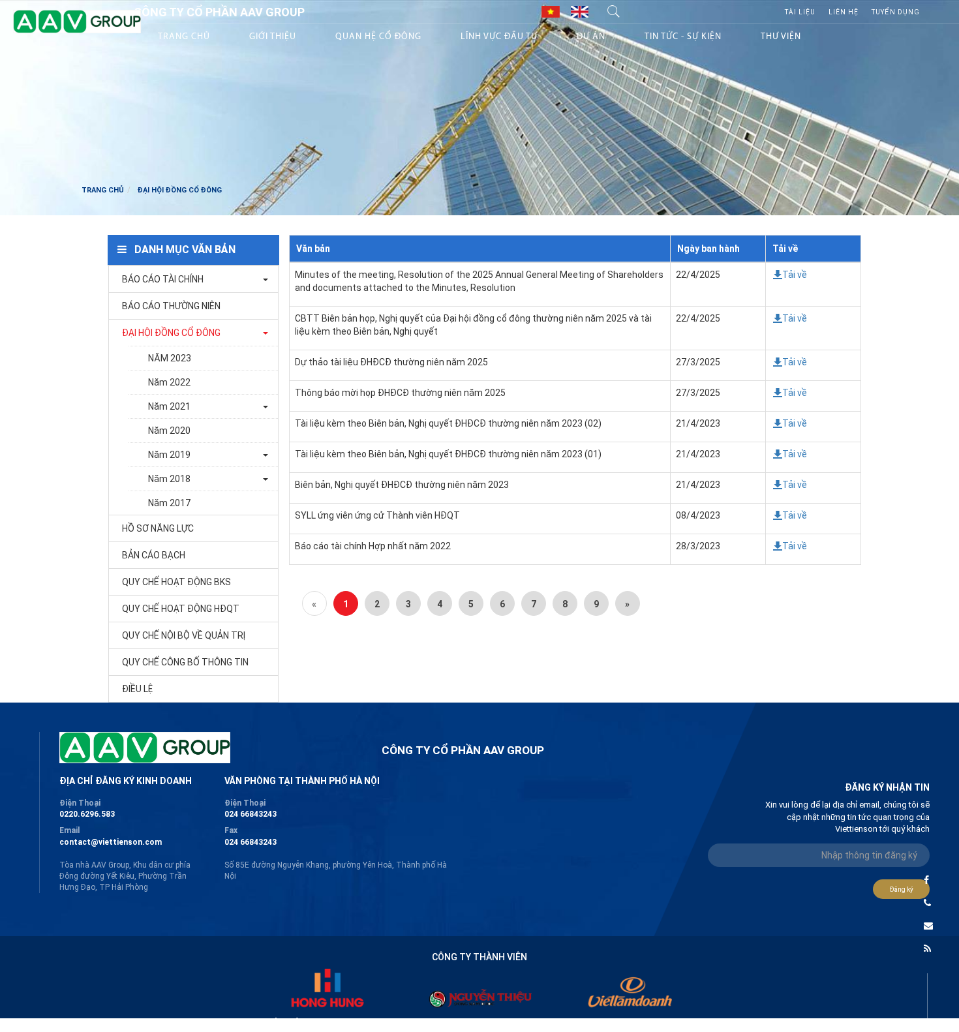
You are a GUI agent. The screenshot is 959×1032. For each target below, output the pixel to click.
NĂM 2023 (169, 358)
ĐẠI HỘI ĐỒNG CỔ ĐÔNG (171, 332)
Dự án (591, 37)
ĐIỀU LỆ (137, 689)
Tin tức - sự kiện (683, 37)
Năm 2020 (169, 430)
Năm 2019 (169, 454)
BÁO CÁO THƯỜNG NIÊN (171, 306)
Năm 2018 (169, 479)
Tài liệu (800, 12)
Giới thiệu (272, 37)
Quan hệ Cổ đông (378, 37)
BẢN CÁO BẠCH (153, 555)
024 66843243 (250, 814)
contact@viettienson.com (110, 842)
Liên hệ (844, 12)
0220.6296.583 (87, 814)
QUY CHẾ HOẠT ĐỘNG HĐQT (180, 608)
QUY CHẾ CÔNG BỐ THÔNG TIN (185, 662)
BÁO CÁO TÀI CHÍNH (163, 279)
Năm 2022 (169, 382)
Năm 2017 (169, 503)
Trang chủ (184, 37)
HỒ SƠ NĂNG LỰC (158, 528)
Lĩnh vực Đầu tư (499, 37)
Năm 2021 (169, 406)
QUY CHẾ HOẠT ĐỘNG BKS (176, 582)
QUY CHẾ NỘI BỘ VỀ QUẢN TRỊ (183, 635)
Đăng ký (901, 889)
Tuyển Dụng (896, 12)
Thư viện (781, 37)
